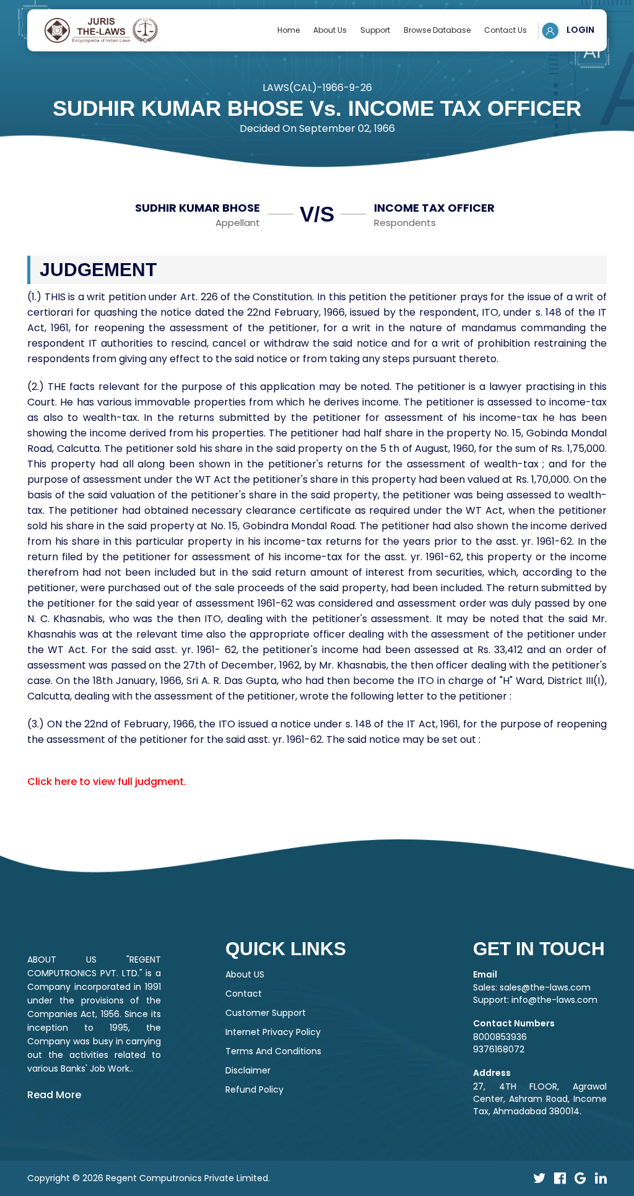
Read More (54, 1095)
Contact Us (505, 30)
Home (288, 30)
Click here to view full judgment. (106, 781)
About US (244, 974)
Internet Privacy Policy (273, 1032)
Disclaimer (248, 1070)
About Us (330, 30)
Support (375, 30)
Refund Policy (254, 1089)
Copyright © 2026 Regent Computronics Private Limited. (148, 1178)
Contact (243, 994)
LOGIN (579, 30)
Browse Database (437, 30)
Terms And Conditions (273, 1051)
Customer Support (265, 1013)
